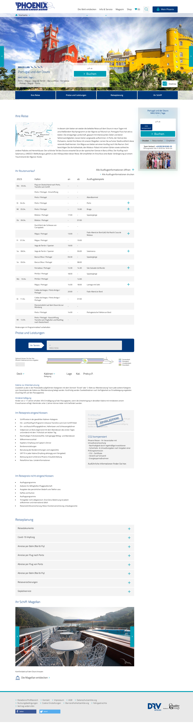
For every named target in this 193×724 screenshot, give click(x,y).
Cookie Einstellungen (51, 703)
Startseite (23, 15)
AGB (70, 700)
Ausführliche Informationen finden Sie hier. (107, 463)
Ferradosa (38, 268)
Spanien (51, 245)
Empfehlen (170, 140)
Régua (37, 233)
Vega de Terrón (40, 245)
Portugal (43, 192)
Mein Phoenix (167, 9)
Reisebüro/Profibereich (27, 700)
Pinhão (37, 273)
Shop (129, 9)
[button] (25, 712)
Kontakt (46, 700)
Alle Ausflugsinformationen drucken (118, 174)
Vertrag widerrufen (25, 706)
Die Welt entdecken (87, 9)
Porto (37, 192)
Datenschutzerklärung (87, 700)
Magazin (120, 9)
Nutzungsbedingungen (27, 703)
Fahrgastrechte (100, 703)
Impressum (59, 700)
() (138, 9)
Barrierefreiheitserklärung (77, 703)
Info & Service (106, 9)
